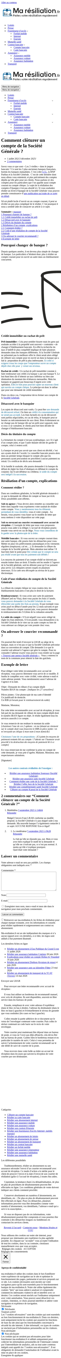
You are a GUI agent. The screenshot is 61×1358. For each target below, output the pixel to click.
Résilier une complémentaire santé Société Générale (33, 787)
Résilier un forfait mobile (18, 1147)
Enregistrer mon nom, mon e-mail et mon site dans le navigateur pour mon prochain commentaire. (27, 907)
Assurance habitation (23, 61)
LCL (44, 172)
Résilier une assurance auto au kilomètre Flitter (29, 967)
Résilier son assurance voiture (21, 1125)
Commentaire (8, 870)
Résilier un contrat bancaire (20, 1144)
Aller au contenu (9, 2)
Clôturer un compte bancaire (20, 1114)
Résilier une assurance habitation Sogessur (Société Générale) (33, 774)
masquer (17, 211)
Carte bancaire (20, 50)
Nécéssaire (10, 1309)
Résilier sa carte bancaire (18, 1117)
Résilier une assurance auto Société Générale (33, 778)
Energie (17, 39)
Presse (11, 28)
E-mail (4, 900)
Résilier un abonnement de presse (22, 1139)
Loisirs (11, 25)
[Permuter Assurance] (52, 122)
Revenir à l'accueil (12, 1227)
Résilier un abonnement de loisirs (22, 1136)
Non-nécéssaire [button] (8, 1330)
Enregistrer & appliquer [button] (12, 1355)
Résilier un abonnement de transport (24, 1141)
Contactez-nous (30, 1227)
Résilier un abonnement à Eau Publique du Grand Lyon (33, 949)
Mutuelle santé (14, 42)
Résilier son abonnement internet (22, 1120)
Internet (17, 36)
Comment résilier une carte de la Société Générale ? (33, 781)
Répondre (11, 813)
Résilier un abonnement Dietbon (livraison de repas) (31, 962)
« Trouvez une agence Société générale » (20, 655)
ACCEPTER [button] (29, 1249)
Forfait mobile (20, 33)
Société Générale (11, 398)
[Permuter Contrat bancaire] (52, 114)
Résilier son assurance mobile (21, 1123)
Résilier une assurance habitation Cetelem (26, 954)
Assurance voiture (22, 58)
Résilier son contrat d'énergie (20, 1128)
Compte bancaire (21, 47)
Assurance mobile (22, 55)
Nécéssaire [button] (6, 1306)
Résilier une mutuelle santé (19, 1155)
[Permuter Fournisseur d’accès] (52, 100)
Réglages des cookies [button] (12, 1249)
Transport (12, 64)
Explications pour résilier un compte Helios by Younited (33, 957)
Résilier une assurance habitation (22, 1152)
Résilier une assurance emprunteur (23, 1150)
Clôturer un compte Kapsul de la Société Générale (33, 789)
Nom (3, 895)
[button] (27, 31)
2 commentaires (14, 161)
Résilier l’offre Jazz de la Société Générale (33, 784)
